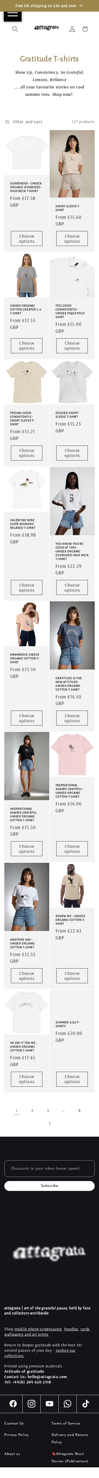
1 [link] (17, 1110)
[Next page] (49, 1123)
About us (12, 1454)
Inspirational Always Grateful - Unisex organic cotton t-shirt (70, 791)
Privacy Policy (16, 1435)
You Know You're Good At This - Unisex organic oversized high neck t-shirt (72, 551)
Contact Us (14, 1424)
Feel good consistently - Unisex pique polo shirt (70, 311)
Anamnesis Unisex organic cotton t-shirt (25, 658)
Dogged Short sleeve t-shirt (67, 414)
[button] (15, 29)
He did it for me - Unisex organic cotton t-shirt (24, 1046)
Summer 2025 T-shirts (68, 1024)
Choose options (27, 238)
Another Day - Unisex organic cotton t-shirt (22, 943)
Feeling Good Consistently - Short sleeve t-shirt (22, 418)
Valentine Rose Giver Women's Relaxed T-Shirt (23, 524)
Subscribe (49, 1186)
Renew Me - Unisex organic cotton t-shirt (70, 919)
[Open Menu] (13, 13)
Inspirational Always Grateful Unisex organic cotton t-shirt (23, 814)
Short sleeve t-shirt (68, 208)
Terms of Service (66, 1424)
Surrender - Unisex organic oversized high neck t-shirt (26, 187)
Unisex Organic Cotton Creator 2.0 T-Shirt (25, 309)
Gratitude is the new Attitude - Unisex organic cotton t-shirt (69, 684)
